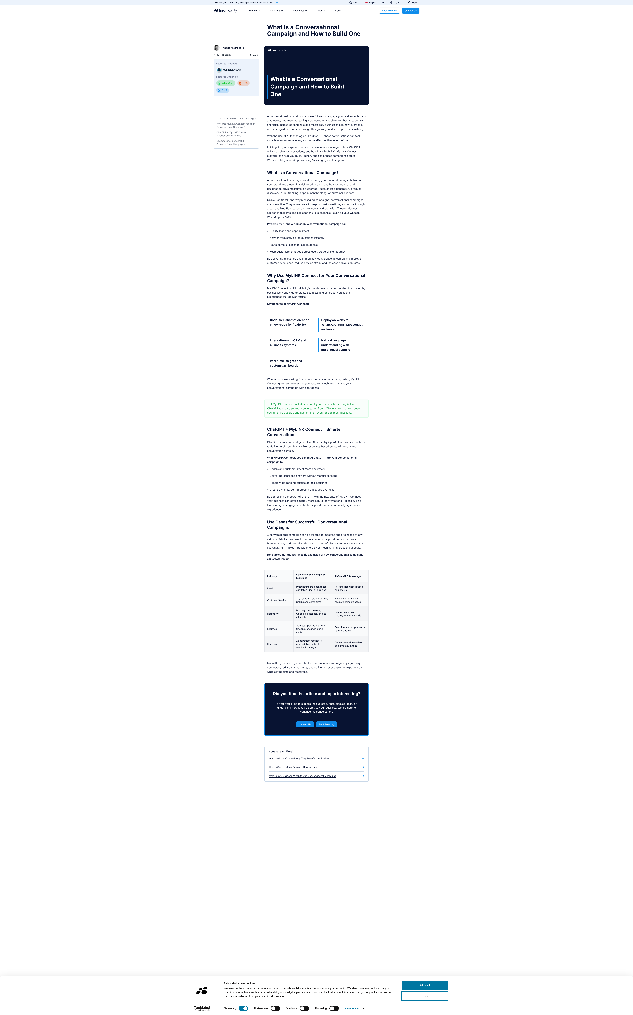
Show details (352, 1008)
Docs (320, 10)
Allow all (425, 985)
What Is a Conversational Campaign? (236, 118)
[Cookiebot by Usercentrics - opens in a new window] (202, 1008)
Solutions (275, 10)
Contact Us (411, 10)
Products (253, 10)
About (338, 10)
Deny (425, 996)
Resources (298, 10)
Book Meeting (389, 10)
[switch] (275, 1008)
